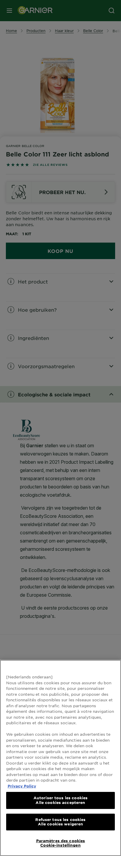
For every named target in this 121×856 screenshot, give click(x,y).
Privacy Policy (22, 786)
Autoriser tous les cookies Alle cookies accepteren (60, 800)
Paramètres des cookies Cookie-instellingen (60, 843)
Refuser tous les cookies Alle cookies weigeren (60, 822)
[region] (60, 758)
